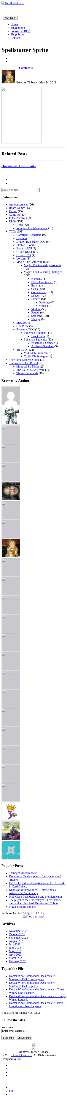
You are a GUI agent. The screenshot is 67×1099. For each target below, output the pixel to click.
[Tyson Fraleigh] (10, 839)
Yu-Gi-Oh (22, 349)
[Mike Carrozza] (10, 654)
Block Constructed (42, 282)
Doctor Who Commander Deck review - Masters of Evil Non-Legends (32, 977)
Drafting (44, 302)
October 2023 (17, 934)
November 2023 (18, 930)
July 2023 (14, 944)
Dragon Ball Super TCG (30, 241)
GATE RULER (25, 251)
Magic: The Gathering (29, 261)
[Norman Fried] (10, 673)
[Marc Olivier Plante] (10, 636)
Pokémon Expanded (43, 342)
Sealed (43, 305)
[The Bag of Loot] (10, 748)
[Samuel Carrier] (10, 729)
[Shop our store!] (33, 916)
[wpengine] (10, 858)
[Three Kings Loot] (10, 819)
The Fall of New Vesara (30, 369)
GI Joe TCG (23, 255)
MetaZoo (21, 322)
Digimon (21, 238)
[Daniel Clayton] (10, 447)
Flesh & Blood (25, 245)
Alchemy (36, 278)
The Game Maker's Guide (24, 359)
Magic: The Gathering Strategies (43, 272)
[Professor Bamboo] (10, 692)
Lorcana (21, 258)
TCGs (12, 231)
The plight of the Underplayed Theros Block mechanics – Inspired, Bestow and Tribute (35, 901)
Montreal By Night (27, 366)
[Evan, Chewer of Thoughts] (10, 504)
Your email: (8, 1027)
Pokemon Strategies (35, 339)
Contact (15, 37)
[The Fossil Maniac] (10, 767)
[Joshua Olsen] (10, 579)
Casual (35, 288)
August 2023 (16, 941)
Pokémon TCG (25, 329)
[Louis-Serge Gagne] (10, 617)
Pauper (35, 312)
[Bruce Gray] (10, 423)
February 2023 (17, 961)
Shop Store (17, 34)
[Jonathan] (10, 561)
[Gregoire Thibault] (10, 556)
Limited (35, 299)
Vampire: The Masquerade (31, 228)
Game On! (15, 214)
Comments (25, 67)
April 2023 (15, 954)
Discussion (18, 166)
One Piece (22, 326)
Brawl (35, 285)
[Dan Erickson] (10, 428)
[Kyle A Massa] (10, 598)
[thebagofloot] (10, 786)
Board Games (17, 207)
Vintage (35, 319)
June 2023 (15, 947)
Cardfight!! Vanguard (29, 234)
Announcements (18, 204)
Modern (36, 309)
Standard (36, 315)
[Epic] (10, 465)
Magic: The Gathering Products (42, 265)
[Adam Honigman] (10, 404)
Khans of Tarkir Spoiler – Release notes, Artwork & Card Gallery (32, 891)
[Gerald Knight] (10, 522)
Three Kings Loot (21, 1055)
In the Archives (18, 218)
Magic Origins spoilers (22, 906)
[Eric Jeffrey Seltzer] (10, 499)
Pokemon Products (35, 332)
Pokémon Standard (42, 346)
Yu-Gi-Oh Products (35, 353)
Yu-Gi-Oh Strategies (36, 356)
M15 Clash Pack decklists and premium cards (35, 896)
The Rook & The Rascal (23, 363)
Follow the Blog (20, 31)
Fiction (13, 211)
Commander (38, 292)
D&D (19, 224)
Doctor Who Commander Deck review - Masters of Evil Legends (32, 984)
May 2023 (15, 951)
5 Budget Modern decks (23, 873)
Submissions (18, 27)
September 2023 (18, 937)
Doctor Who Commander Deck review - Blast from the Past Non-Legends (36, 1004)
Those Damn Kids (27, 373)
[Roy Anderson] (10, 711)
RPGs (12, 221)
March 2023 (16, 957)
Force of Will (24, 248)
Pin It (12, 1090)
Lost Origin (38, 336)
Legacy (35, 295)
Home (14, 24)
